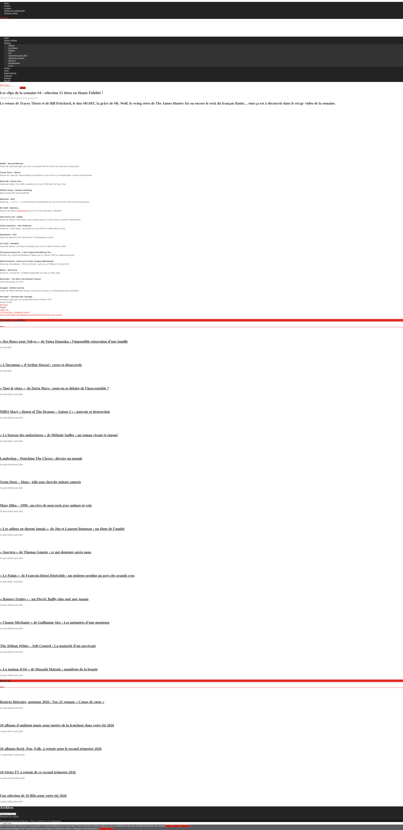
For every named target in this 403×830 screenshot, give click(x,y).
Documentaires (14, 63)
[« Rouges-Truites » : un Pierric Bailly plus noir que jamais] (6, 593)
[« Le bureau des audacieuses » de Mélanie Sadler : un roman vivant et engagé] (6, 429)
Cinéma (7, 68)
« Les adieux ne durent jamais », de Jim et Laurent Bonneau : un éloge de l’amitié (62, 529)
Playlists (11, 50)
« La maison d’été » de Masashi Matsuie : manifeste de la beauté (49, 669)
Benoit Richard (30, 98)
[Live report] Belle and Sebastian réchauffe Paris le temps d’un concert (31, 315)
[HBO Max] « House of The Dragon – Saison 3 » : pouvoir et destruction (55, 412)
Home (6, 3)
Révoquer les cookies (9, 816)
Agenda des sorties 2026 (17, 55)
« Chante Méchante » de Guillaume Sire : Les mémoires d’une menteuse (54, 622)
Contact (7, 6)
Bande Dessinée (10, 73)
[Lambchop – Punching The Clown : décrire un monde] (6, 452)
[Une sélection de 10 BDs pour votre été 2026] (6, 789)
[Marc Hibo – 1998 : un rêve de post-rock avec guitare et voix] (6, 499)
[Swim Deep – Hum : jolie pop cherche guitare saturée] (6, 476)
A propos (7, 8)
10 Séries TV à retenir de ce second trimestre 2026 (38, 772)
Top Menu (4, 17)
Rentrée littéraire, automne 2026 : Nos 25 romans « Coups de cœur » (52, 702)
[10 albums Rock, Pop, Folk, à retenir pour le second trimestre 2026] (6, 742)
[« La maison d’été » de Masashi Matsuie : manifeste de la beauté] (6, 663)
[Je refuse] (190, 826)
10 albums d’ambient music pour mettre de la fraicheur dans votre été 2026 (57, 725)
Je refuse (176, 826)
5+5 (9, 53)
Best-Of (7, 81)
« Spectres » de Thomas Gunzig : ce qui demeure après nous (45, 552)
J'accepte (169, 826)
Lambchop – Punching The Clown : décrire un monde (41, 458)
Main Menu (5, 85)
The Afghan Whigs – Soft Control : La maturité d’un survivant (48, 646)
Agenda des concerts (16, 58)
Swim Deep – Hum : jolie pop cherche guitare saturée (40, 482)
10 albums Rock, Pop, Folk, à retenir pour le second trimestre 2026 (51, 749)
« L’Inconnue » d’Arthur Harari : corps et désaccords (41, 365)
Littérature (8, 76)
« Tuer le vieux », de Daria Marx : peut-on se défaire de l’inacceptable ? (54, 388)
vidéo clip (4, 309)
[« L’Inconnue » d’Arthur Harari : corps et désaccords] (6, 358)
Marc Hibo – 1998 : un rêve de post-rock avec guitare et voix (46, 505)
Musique (7, 43)
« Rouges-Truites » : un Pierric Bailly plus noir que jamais (44, 599)
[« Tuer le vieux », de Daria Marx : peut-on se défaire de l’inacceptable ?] (6, 382)
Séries (6, 71)
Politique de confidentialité (14, 11)
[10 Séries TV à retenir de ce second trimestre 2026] (6, 766)
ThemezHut (56, 821)
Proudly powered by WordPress (14, 821)
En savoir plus (184, 826)
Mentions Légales (11, 13)
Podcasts (7, 78)
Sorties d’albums (10, 40)
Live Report (13, 48)
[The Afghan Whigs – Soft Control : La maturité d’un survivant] (6, 640)
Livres (10, 66)
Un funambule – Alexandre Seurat (15, 312)
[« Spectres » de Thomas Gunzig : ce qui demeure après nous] (6, 546)
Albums (11, 45)
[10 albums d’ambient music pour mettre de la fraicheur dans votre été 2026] (6, 719)
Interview (12, 60)
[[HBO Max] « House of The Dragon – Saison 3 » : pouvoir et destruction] (6, 405)
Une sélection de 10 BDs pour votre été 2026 (33, 795)
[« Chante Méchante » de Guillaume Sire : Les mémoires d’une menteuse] (6, 616)
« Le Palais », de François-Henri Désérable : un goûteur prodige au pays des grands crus (67, 575)
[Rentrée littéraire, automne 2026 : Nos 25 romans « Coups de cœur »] (6, 696)
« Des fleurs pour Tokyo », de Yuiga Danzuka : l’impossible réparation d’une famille (64, 341)
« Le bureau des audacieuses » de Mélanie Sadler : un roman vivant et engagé (59, 435)
